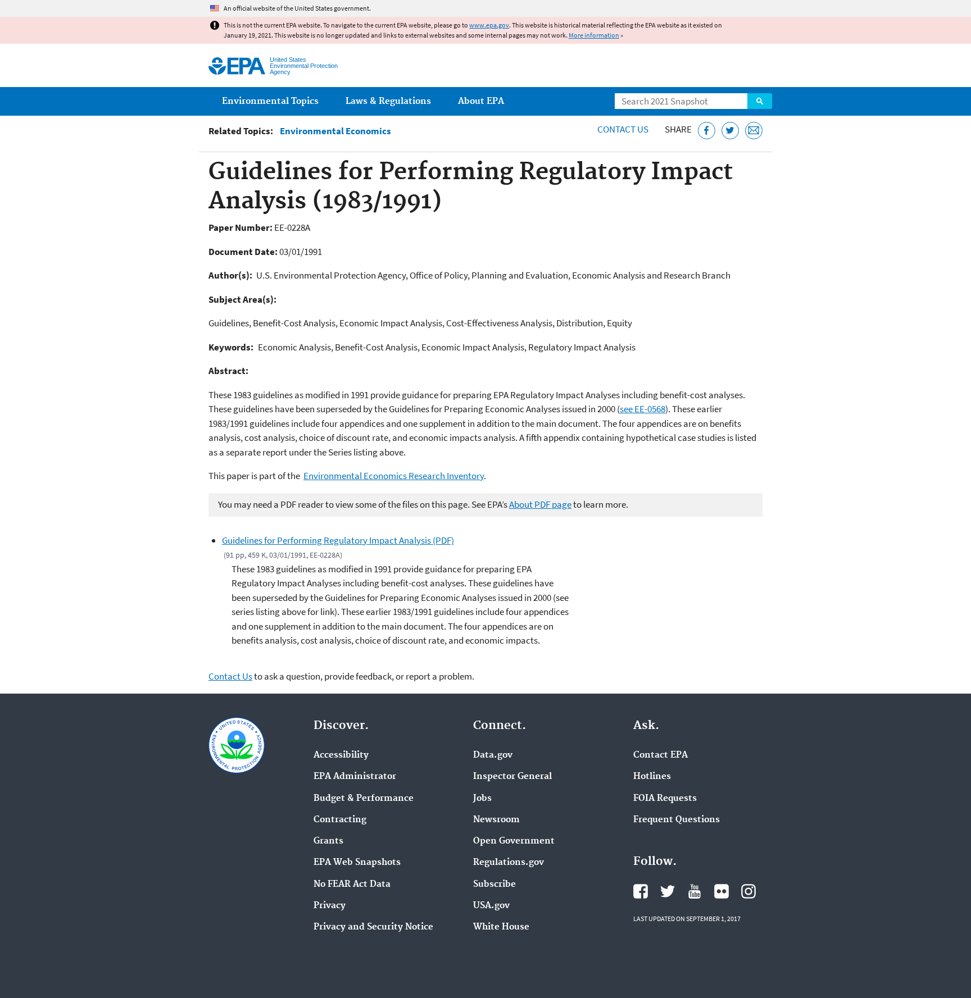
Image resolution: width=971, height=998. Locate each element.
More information (594, 35)
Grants (328, 841)
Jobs (482, 799)
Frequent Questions (676, 820)
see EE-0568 (642, 409)
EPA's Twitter (667, 891)
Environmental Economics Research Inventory (393, 476)
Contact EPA (660, 755)
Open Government (514, 841)
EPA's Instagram (748, 891)
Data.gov (492, 755)
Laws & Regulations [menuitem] (388, 101)
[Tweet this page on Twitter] (730, 130)
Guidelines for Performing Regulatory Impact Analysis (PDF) (338, 540)
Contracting (340, 820)
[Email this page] (754, 130)
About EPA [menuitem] (481, 101)
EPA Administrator (355, 777)
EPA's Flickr (721, 891)
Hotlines (652, 777)
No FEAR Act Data (352, 884)
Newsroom (496, 820)
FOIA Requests (665, 799)
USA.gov (491, 906)
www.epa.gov (489, 25)
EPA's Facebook (640, 891)
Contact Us (622, 129)
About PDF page (540, 504)
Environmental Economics (335, 131)
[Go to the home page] (236, 66)
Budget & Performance (364, 799)
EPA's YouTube (694, 891)
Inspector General (512, 777)
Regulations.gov (508, 863)
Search (759, 101)
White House (501, 927)
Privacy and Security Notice (373, 927)
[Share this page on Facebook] (706, 130)
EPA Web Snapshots (357, 863)
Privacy (330, 906)
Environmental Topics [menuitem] (270, 101)
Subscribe (494, 884)
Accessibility (341, 755)
